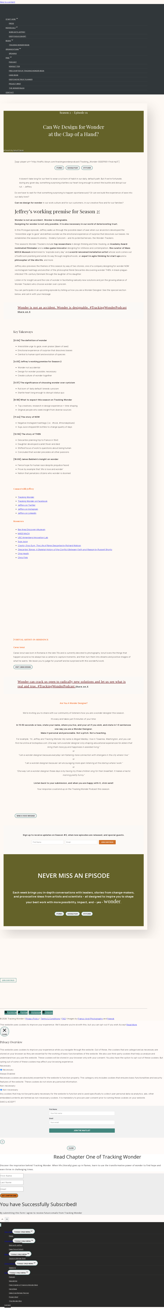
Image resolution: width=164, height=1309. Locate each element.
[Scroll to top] (2, 1219)
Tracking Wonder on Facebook (32, 501)
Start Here (8, 1232)
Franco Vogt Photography (90, 1018)
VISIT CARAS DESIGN (23, 667)
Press (11, 23)
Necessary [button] (5, 1065)
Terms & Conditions (50, 1018)
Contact (10, 92)
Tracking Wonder (26, 497)
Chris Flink (23, 557)
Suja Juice (23, 541)
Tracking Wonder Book (19, 45)
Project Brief (15, 84)
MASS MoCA (24, 533)
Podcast (13, 62)
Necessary (8, 1069)
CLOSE (71, 1148)
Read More (132, 1024)
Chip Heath (23, 553)
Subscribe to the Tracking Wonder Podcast (59, 958)
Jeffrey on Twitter (26, 505)
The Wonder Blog (16, 88)
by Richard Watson (49, 545)
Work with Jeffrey (17, 32)
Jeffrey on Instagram (28, 509)
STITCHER (87, 168)
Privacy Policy (32, 1018)
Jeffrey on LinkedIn (27, 513)
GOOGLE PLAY (72, 168)
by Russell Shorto (65, 549)
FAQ (64, 1018)
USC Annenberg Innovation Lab (33, 537)
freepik (110, 1018)
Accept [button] (122, 1024)
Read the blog (45, 954)
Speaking (13, 53)
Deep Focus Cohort (17, 36)
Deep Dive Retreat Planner (20, 79)
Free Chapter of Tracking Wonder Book (26, 71)
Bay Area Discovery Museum (31, 529)
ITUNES (59, 168)
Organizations (9, 1263)
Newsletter (14, 66)
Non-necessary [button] (7, 1085)
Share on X (24, 312)
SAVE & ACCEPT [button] (8, 1101)
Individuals (8, 1241)
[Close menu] (0, 1225)
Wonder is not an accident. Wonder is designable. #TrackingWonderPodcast (72, 307)
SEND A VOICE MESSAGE (26, 816)
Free (6, 1273)
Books (6, 1254)
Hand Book (13, 75)
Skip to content (7, 2)
